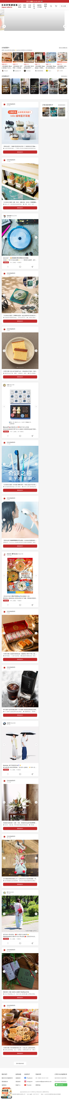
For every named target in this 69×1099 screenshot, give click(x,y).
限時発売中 (20, 152)
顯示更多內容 (20, 1063)
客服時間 (38, 1074)
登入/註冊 (63, 6)
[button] (30, 41)
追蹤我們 (27, 1074)
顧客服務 (18, 1074)
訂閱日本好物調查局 (61, 1074)
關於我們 (4, 1074)
